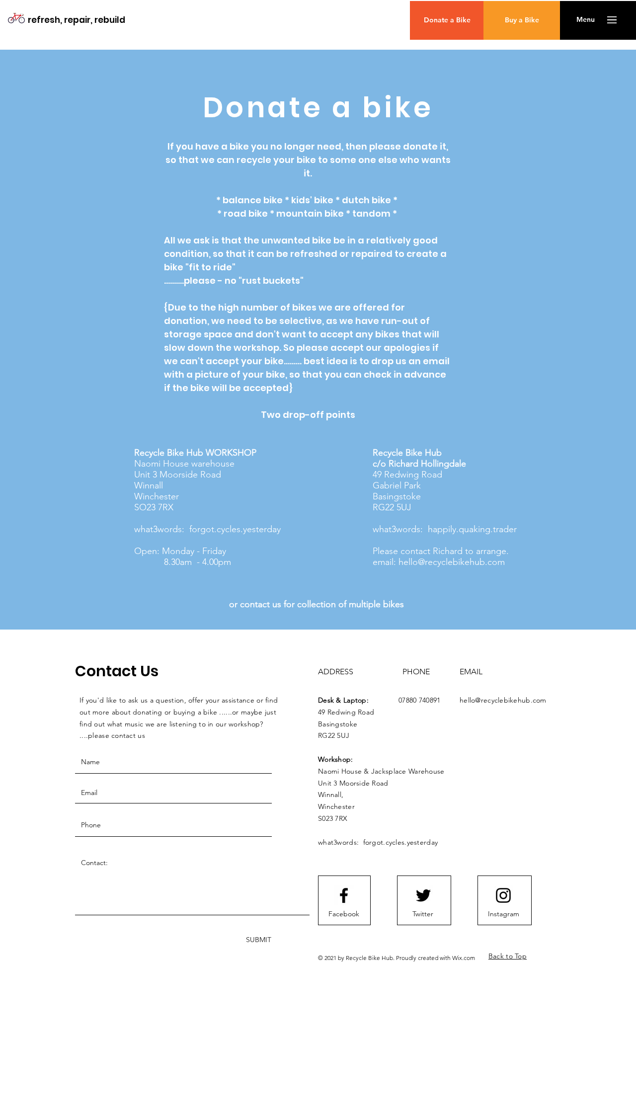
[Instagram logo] (503, 895)
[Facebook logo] (344, 895)
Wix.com (463, 957)
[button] (585, 20)
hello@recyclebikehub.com (451, 562)
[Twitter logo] (423, 895)
